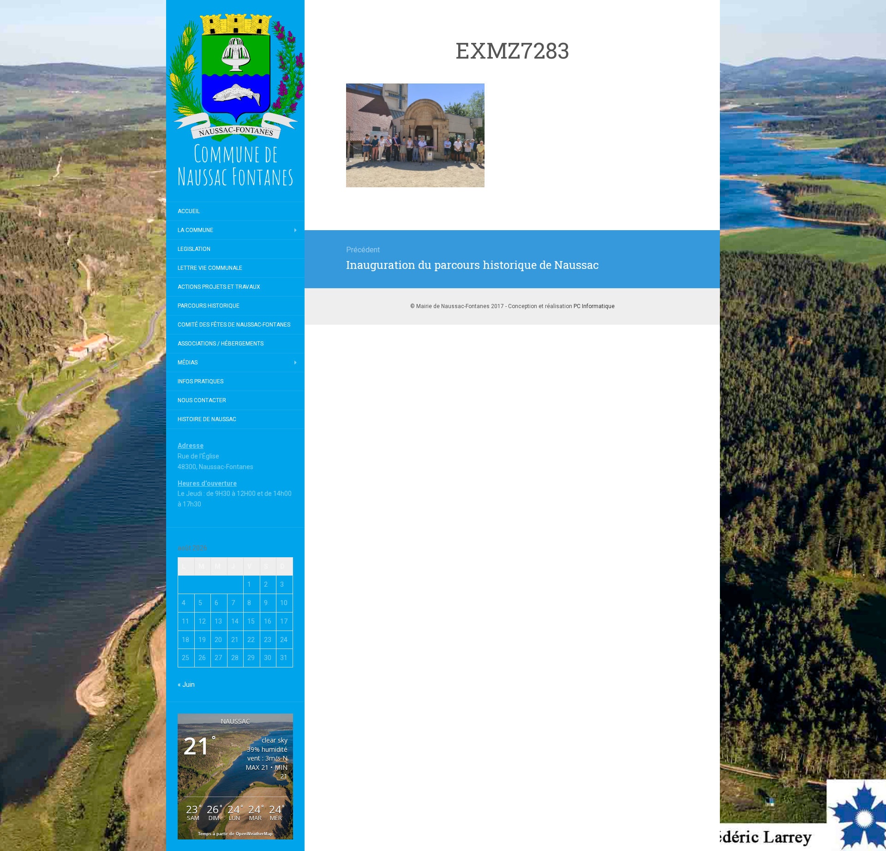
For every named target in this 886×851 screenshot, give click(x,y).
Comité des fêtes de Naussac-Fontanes (234, 324)
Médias (188, 362)
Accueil (189, 211)
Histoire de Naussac (207, 419)
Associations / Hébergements (220, 343)
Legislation (194, 249)
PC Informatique (594, 306)
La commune (195, 230)
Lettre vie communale (210, 268)
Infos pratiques (200, 381)
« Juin (186, 684)
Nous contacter (202, 400)
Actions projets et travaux (219, 287)
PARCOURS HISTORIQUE (208, 306)
